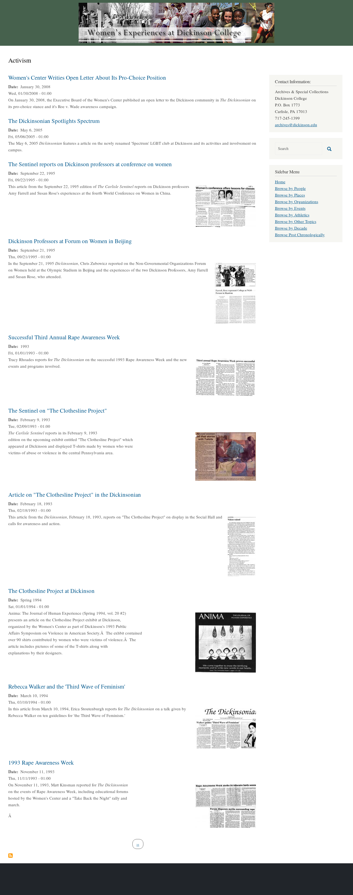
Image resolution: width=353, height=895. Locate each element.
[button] (225, 205)
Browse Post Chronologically (300, 234)
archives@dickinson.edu (296, 124)
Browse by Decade (291, 228)
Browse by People (290, 188)
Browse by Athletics (292, 214)
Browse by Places (290, 195)
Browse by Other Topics (295, 221)
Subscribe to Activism (10, 855)
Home (280, 181)
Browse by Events (290, 208)
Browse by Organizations (296, 201)
